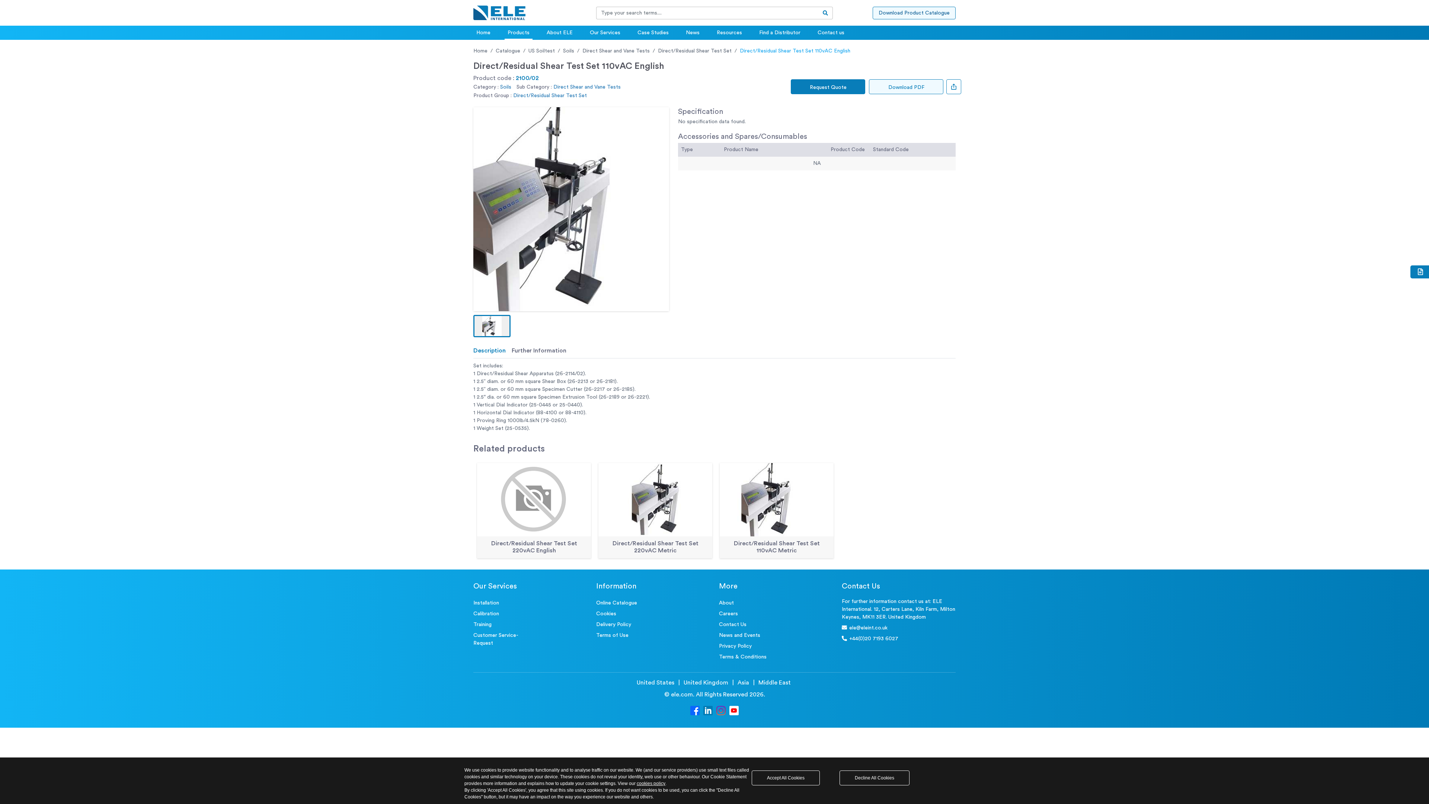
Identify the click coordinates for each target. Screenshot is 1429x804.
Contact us (831, 32)
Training (482, 624)
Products (519, 32)
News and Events (739, 635)
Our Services (605, 32)
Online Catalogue (616, 603)
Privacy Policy (735, 646)
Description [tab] (489, 351)
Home (483, 32)
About (726, 603)
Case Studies (653, 32)
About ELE (560, 32)
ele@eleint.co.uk (868, 628)
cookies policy (651, 783)
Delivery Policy (613, 624)
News (693, 32)
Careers (728, 613)
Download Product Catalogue (914, 13)
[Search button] (825, 13)
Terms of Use (612, 635)
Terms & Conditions (743, 657)
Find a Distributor (779, 32)
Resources (729, 32)
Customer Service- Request (495, 639)
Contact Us (733, 624)
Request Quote (828, 87)
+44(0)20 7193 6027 (873, 638)
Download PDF (906, 87)
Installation (486, 603)
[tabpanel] (714, 397)
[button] (492, 326)
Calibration (486, 613)
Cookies (606, 613)
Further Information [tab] (539, 351)
